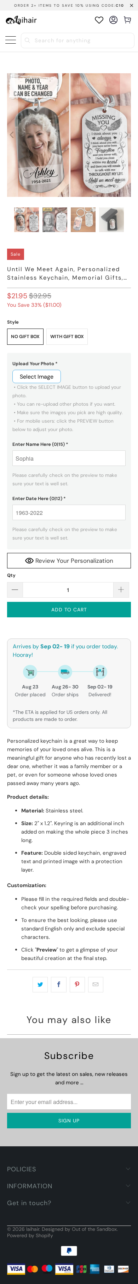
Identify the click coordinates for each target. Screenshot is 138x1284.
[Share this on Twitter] (40, 984)
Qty (11, 575)
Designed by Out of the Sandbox (79, 1229)
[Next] (125, 135)
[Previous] (12, 135)
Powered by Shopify (30, 1235)
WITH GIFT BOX (67, 336)
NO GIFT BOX (25, 336)
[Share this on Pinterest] (77, 984)
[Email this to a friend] (95, 984)
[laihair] (21, 20)
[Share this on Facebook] (58, 984)
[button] (69, 364)
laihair (32, 1229)
